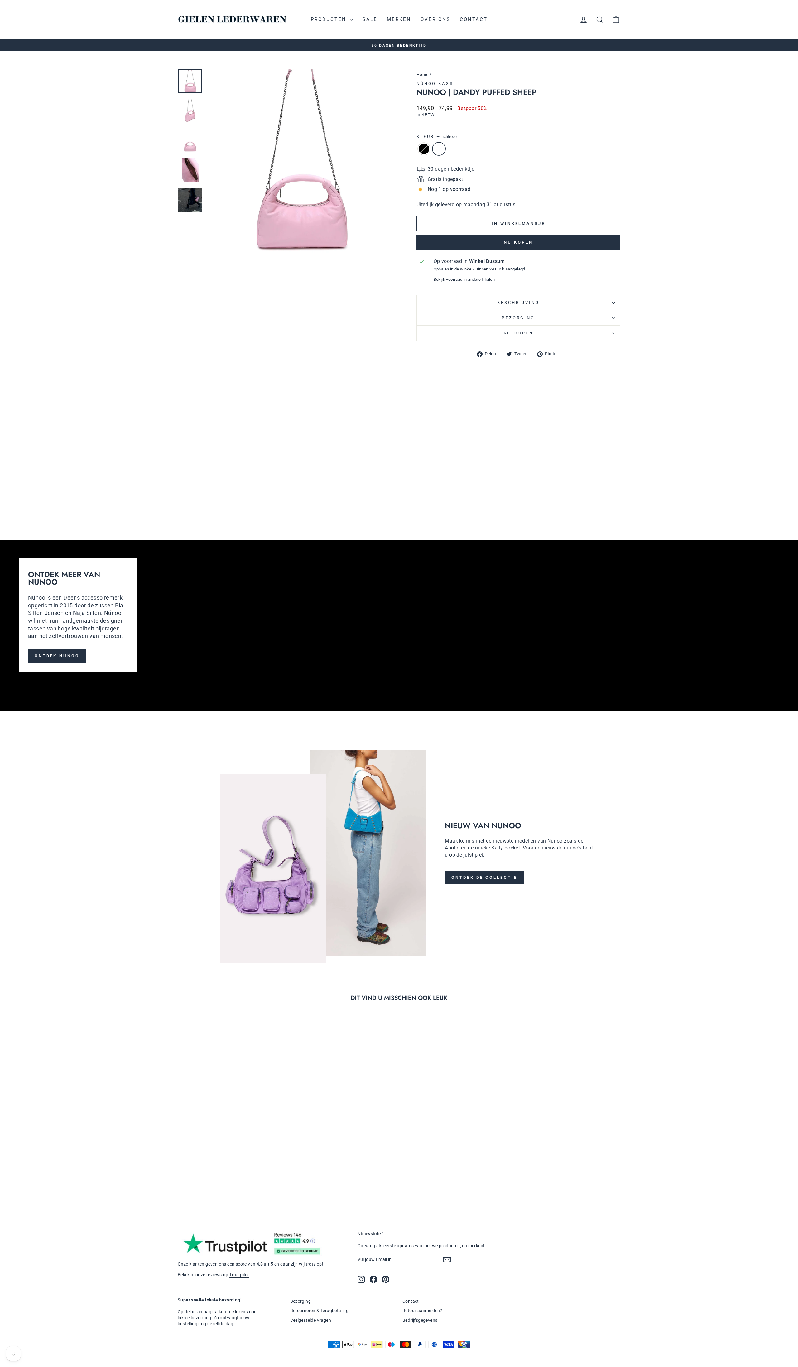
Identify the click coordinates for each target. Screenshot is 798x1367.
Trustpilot (239, 1274)
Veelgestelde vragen (310, 1320)
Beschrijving (518, 302)
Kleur (436, 136)
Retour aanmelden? (422, 1310)
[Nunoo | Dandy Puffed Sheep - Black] (421, 496)
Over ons (435, 19)
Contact (474, 19)
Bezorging (518, 317)
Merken (399, 19)
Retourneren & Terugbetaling (319, 1310)
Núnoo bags (434, 83)
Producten (330, 19)
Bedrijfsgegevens (419, 1320)
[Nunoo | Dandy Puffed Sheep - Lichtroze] (429, 496)
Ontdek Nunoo (57, 656)
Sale (370, 19)
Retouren (518, 333)
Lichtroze (439, 149)
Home (422, 74)
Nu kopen (518, 242)
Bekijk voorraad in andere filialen (464, 279)
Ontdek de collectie (484, 877)
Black (424, 149)
